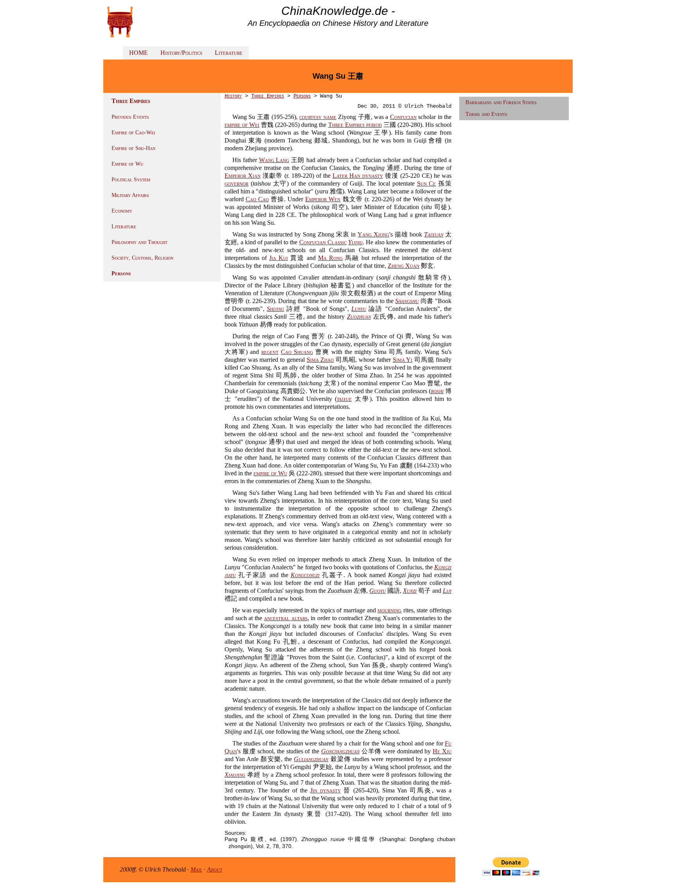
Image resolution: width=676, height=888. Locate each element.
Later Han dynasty (358, 175)
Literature (229, 52)
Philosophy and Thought (139, 242)
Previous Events (130, 117)
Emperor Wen (322, 199)
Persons (121, 273)
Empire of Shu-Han (133, 148)
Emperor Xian (243, 175)
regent (270, 351)
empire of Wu (270, 473)
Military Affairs (130, 195)
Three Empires (267, 96)
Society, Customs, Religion (142, 258)
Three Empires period (355, 124)
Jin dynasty (325, 790)
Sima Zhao (320, 359)
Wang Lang (274, 160)
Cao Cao (257, 199)
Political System (130, 179)
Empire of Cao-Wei (133, 132)
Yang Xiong (373, 234)
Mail (196, 869)
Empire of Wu (127, 164)
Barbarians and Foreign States (501, 102)
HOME (138, 52)
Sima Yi (403, 359)
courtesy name (317, 117)
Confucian (403, 117)
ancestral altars (285, 618)
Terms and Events (486, 114)
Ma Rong (330, 257)
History (233, 96)
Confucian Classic (323, 242)
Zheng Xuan (403, 265)
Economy (121, 211)
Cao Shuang (297, 351)
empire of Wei (242, 124)
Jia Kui (278, 257)
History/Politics (181, 52)
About (214, 869)
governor (236, 183)
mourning (389, 610)
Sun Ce (426, 183)
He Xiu (442, 751)
